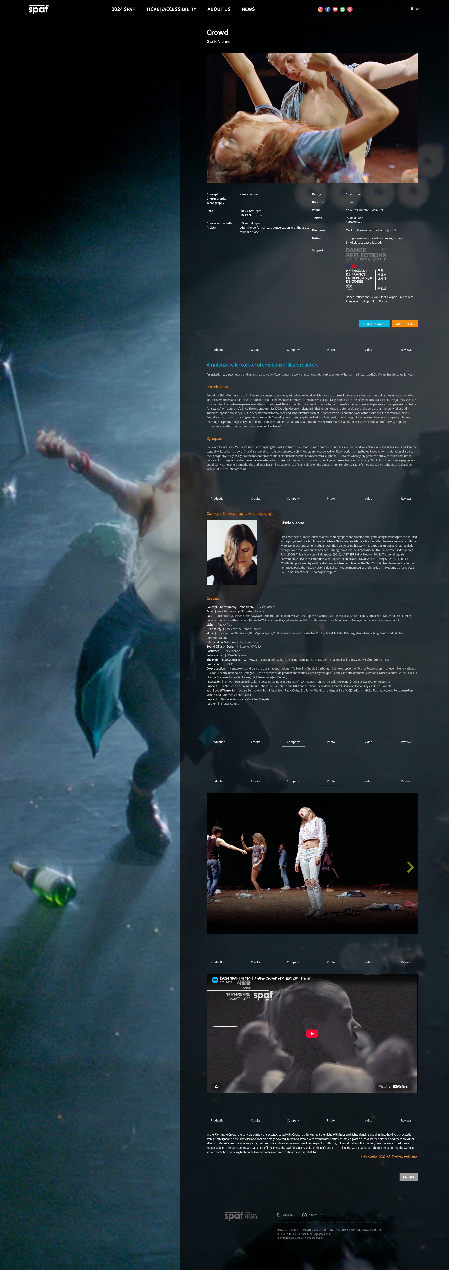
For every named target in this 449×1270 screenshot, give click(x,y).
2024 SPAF (123, 8)
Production (218, 349)
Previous (213, 867)
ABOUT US (218, 8)
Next (410, 867)
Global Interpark (374, 324)
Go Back (408, 1177)
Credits (255, 349)
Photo (331, 349)
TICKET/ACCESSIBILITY (171, 8)
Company (293, 349)
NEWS (248, 8)
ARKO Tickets (404, 324)
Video (368, 349)
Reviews (406, 349)
